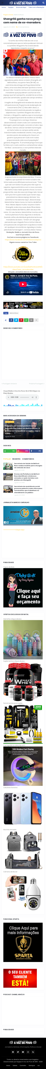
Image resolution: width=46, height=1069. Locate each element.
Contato (23, 1065)
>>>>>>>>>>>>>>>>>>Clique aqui (13, 530)
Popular (7, 459)
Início (4, 7)
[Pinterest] (21, 320)
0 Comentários (23, 27)
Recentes (16, 459)
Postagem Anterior (10, 384)
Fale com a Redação (36, 7)
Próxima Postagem (36, 384)
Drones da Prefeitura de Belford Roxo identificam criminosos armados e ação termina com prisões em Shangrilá (26, 477)
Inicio (8, 1065)
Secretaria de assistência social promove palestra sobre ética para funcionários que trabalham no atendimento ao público (28, 489)
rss (39, 1065)
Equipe (11, 7)
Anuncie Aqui (21, 7)
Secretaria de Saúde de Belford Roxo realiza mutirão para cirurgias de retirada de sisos (28, 466)
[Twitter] (16, 320)
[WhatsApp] (26, 320)
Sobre (15, 1065)
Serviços (32, 1065)
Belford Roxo (19, 15)
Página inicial (8, 15)
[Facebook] (11, 320)
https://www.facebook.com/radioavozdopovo (23, 240)
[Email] (31, 320)
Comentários (28, 459)
